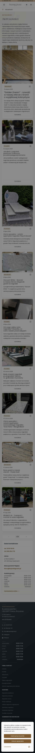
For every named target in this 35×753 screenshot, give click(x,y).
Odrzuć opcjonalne (17, 741)
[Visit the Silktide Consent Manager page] (29, 747)
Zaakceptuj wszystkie (17, 736)
